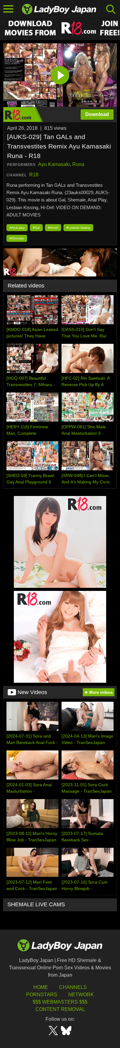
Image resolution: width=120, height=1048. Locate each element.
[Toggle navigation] (8, 9)
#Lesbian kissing (78, 227)
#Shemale (17, 238)
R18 (33, 174)
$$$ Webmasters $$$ (60, 1002)
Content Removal (60, 1009)
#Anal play (17, 227)
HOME (40, 987)
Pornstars (41, 994)
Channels (73, 987)
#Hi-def (53, 227)
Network (81, 994)
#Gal (36, 227)
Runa (78, 164)
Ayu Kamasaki (54, 164)
